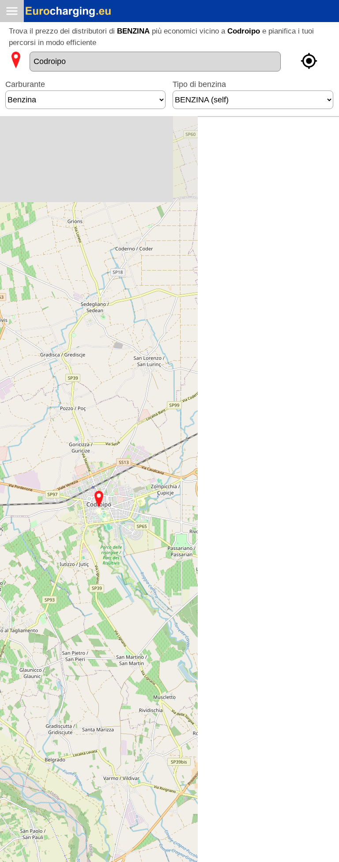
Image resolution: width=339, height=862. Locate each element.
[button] (98, 499)
